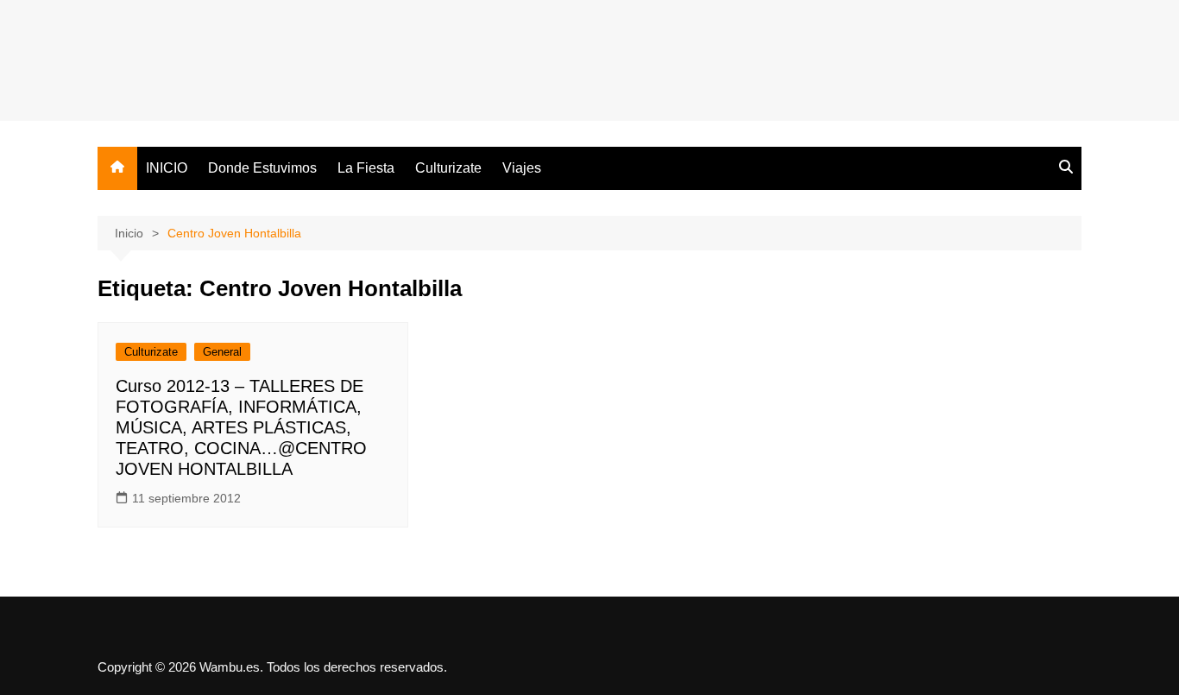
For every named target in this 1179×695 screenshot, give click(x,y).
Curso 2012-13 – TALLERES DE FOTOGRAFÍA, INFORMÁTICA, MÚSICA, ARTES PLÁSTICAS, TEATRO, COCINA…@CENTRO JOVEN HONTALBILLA (241, 427)
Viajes (521, 168)
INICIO (166, 168)
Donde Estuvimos (262, 168)
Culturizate (448, 168)
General (222, 351)
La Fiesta (365, 168)
